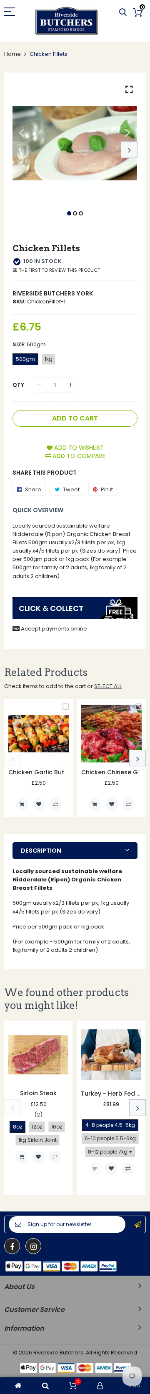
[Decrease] (39, 385)
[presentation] (20, 149)
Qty (18, 385)
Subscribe (137, 1224)
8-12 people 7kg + (110, 1151)
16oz (56, 1126)
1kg (48, 359)
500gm (25, 359)
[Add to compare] (55, 804)
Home (12, 54)
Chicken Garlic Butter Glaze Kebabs (62, 772)
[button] (69, 213)
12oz (37, 1126)
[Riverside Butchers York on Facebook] (12, 1246)
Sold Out (94, 1168)
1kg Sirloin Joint (37, 1140)
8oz (17, 1126)
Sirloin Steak (38, 1093)
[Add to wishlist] (38, 804)
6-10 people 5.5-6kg (110, 1138)
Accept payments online (54, 629)
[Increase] (70, 385)
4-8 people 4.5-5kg (110, 1125)
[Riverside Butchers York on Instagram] (33, 1246)
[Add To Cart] (22, 804)
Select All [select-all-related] (108, 686)
